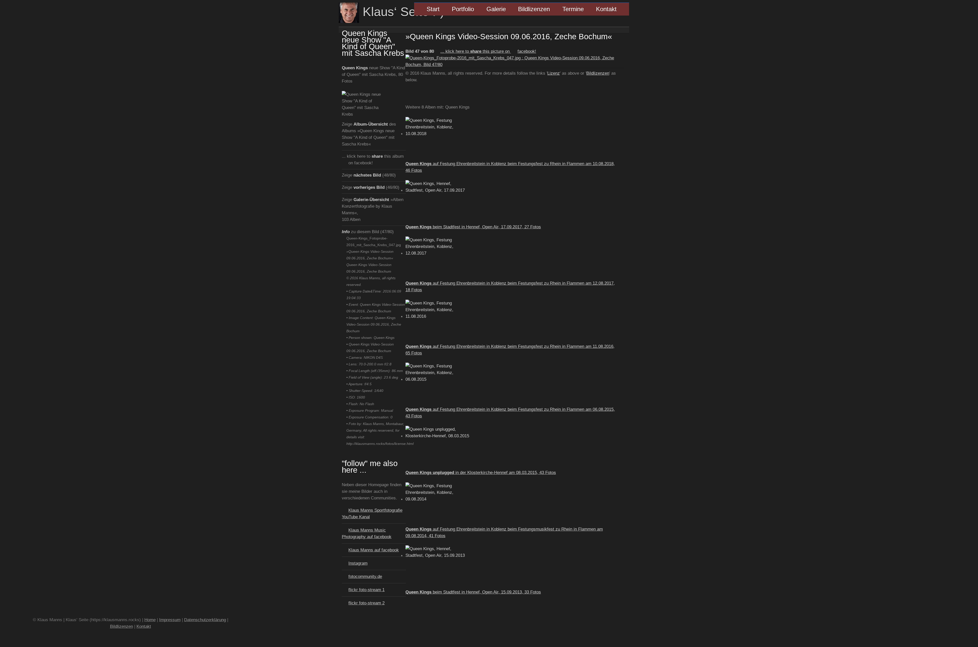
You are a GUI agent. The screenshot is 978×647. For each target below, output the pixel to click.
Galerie (496, 9)
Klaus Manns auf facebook (373, 549)
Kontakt (606, 9)
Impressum (170, 619)
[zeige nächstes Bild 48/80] (514, 64)
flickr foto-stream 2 (366, 602)
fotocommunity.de (365, 576)
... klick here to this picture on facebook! (488, 51)
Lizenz (553, 73)
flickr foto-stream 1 (366, 589)
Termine (573, 9)
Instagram (358, 563)
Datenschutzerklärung (205, 619)
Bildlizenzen (534, 9)
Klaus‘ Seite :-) (401, 12)
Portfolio (463, 9)
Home (150, 619)
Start (433, 9)
